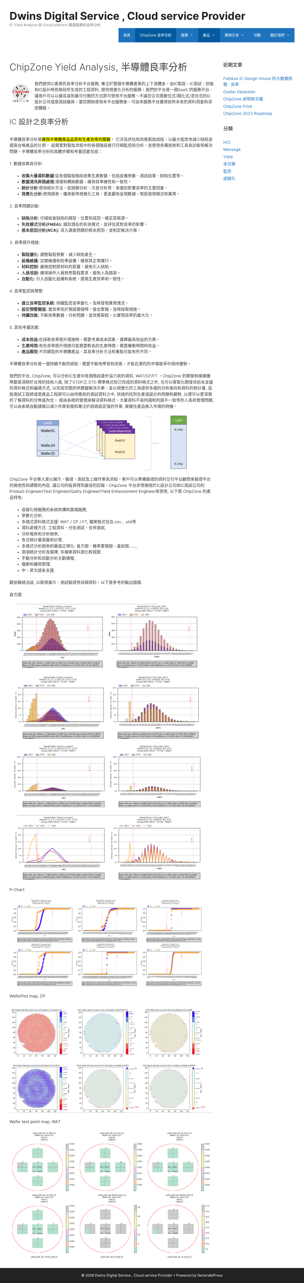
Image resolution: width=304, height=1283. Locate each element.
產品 (206, 35)
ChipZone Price (237, 106)
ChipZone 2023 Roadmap (247, 113)
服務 (184, 35)
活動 (257, 35)
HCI (226, 142)
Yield (228, 156)
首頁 (126, 35)
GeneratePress (210, 1275)
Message (232, 149)
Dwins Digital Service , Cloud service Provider (127, 15)
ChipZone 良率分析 (155, 35)
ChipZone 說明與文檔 (243, 99)
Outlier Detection (239, 91)
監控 (227, 171)
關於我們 (277, 35)
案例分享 (232, 35)
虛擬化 (229, 178)
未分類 (229, 164)
